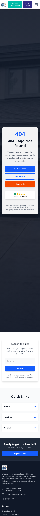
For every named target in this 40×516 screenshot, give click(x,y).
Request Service (20, 454)
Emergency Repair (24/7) (10, 514)
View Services (20, 176)
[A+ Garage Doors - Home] (3, 4)
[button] (20, 195)
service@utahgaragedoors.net (15, 494)
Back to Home (20, 169)
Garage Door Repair (8, 511)
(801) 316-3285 (10, 499)
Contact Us (20, 184)
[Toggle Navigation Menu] (35, 4)
